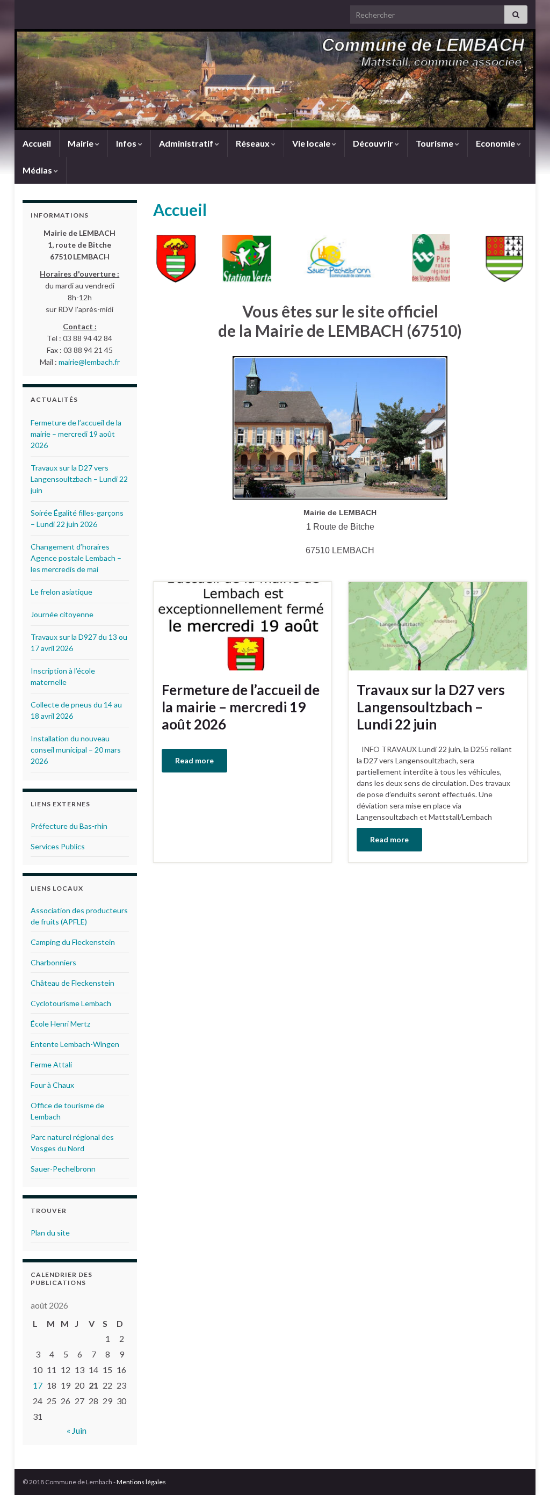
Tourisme (435, 143)
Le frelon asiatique (61, 591)
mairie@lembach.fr (89, 361)
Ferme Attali (51, 1064)
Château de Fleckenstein (72, 982)
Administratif (187, 143)
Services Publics (58, 846)
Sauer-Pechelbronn (63, 1168)
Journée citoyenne (62, 614)
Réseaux (253, 143)
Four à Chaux (52, 1084)
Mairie (81, 143)
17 (37, 1385)
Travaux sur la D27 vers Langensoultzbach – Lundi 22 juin (431, 707)
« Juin (76, 1430)
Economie (496, 143)
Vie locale (312, 143)
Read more (194, 760)
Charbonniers (53, 962)
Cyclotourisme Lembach (71, 1003)
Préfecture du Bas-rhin (69, 825)
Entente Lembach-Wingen (75, 1044)
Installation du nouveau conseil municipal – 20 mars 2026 (76, 749)
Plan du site (50, 1232)
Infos (127, 143)
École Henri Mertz (60, 1023)
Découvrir (374, 143)
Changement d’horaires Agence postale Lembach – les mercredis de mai (76, 558)
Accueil (37, 143)
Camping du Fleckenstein (73, 942)
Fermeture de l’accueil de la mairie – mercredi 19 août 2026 (241, 707)
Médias (38, 170)
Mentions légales (141, 1482)
